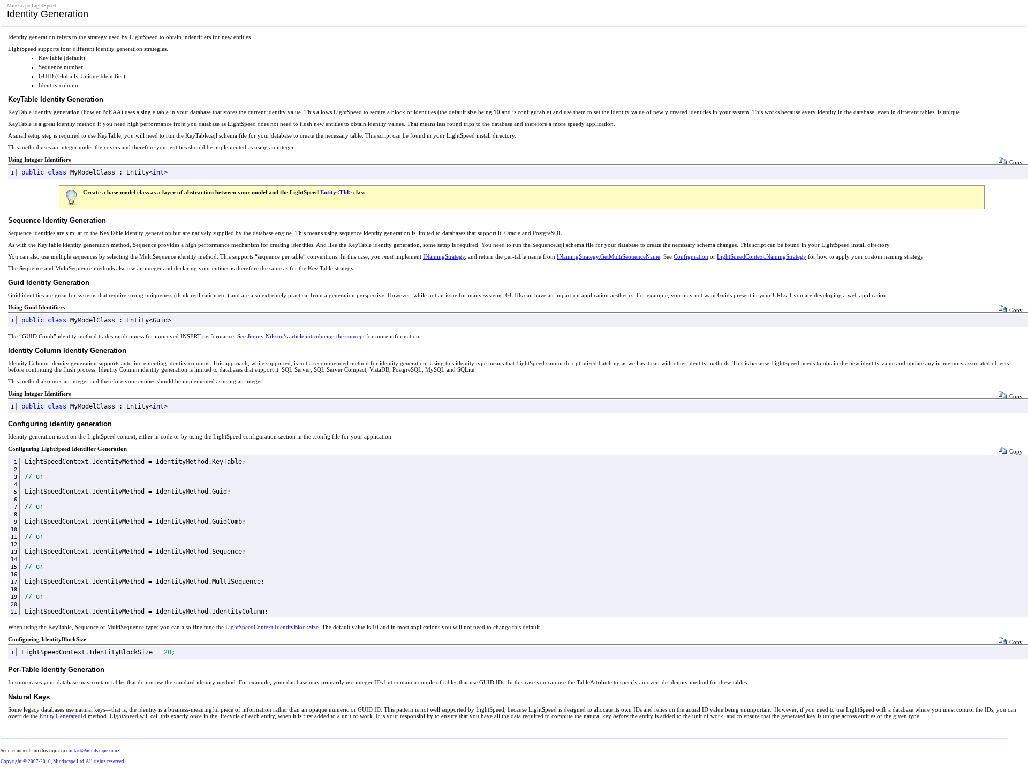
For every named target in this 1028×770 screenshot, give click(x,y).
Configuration (691, 256)
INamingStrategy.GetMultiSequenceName (608, 256)
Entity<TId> (336, 192)
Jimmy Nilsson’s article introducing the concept (306, 336)
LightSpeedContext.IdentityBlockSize (272, 627)
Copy (1016, 162)
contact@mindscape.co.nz (92, 750)
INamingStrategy (444, 256)
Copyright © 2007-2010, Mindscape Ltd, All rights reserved (62, 761)
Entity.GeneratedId (63, 716)
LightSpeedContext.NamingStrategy (761, 256)
